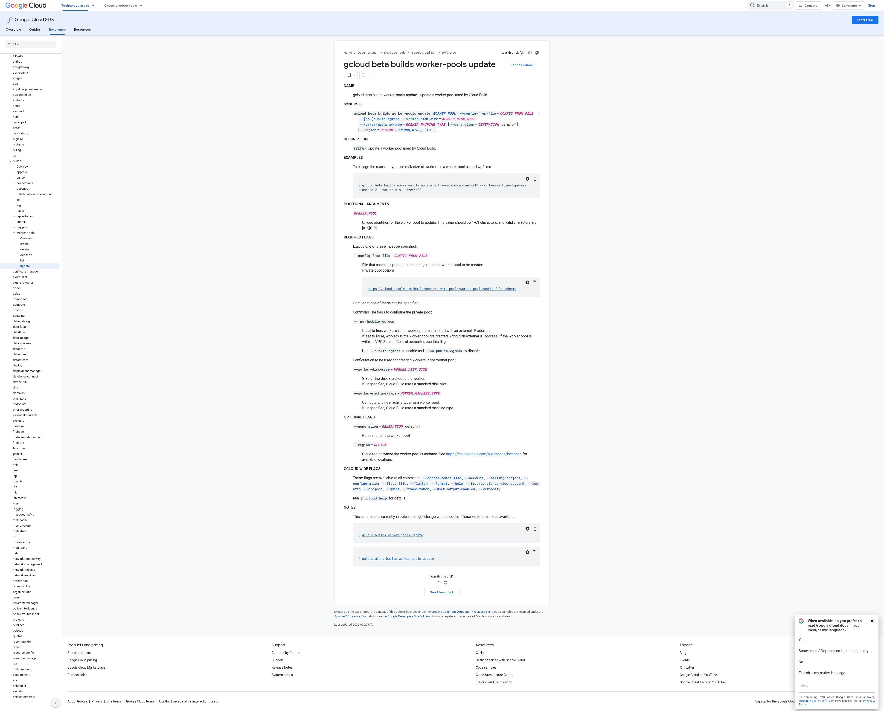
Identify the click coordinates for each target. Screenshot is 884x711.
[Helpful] (529, 52)
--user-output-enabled (454, 489)
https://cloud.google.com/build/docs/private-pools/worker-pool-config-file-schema (442, 289)
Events (685, 660)
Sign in (873, 5)
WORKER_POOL (444, 113)
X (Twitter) (687, 667)
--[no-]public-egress (379, 119)
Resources (82, 29)
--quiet (393, 489)
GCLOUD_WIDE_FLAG (413, 130)
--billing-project (503, 478)
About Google (77, 701)
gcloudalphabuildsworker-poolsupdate (398, 558)
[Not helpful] (536, 52)
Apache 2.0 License (347, 616)
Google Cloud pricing (82, 660)
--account (474, 478)
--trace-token (416, 489)
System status (282, 675)
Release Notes (282, 667)
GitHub (481, 653)
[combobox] (771, 5)
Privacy (97, 701)
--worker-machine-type (380, 124)
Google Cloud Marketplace (86, 667)
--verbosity (489, 489)
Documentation (368, 52)
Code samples (486, 667)
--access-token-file (442, 478)
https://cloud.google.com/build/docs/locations (484, 454)
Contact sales (77, 675)
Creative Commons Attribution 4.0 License (459, 611)
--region (368, 130)
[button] (30, 161)
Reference (57, 29)
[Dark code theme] (527, 179)
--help (457, 483)
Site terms (114, 701)
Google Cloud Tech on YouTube (702, 682)
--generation (462, 124)
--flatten (419, 483)
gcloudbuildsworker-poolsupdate (392, 535)
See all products (79, 653)
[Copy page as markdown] (364, 75)
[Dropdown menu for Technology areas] (94, 5)
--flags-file (394, 483)
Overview (13, 29)
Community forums (286, 653)
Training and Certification (494, 682)
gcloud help (376, 498)
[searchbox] (31, 44)
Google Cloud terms (140, 701)
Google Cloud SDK (34, 20)
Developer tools (394, 52)
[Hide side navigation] (55, 702)
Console (810, 5)
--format (439, 483)
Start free (865, 20)
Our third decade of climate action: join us (189, 701)
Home (348, 52)
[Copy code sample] (534, 179)
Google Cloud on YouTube (698, 675)
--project (373, 489)
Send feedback (523, 65)
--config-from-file (478, 113)
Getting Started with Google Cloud (500, 660)
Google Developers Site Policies (408, 616)
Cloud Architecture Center (495, 675)
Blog (683, 653)
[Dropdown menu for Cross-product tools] (142, 5)
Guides (35, 29)
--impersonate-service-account (495, 483)
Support (277, 660)
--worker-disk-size (420, 119)
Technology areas (75, 5)
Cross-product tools (120, 5)
